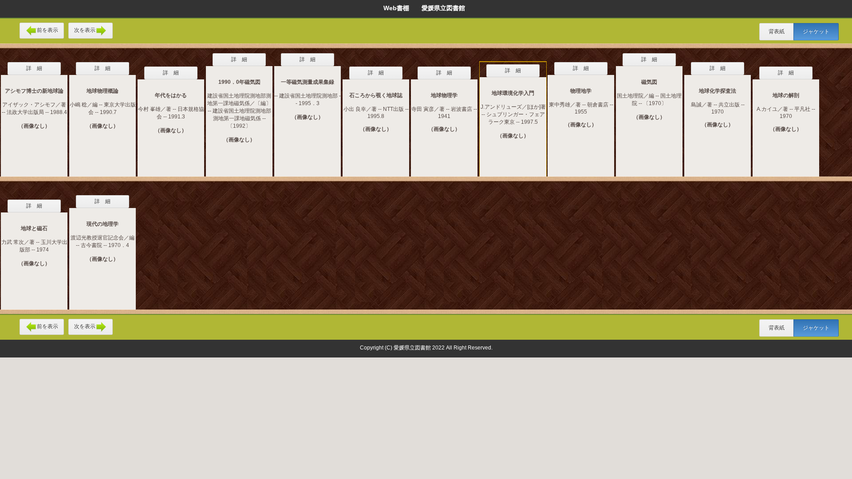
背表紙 (777, 31)
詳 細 (34, 68)
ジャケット (816, 31)
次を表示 (84, 30)
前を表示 (47, 30)
